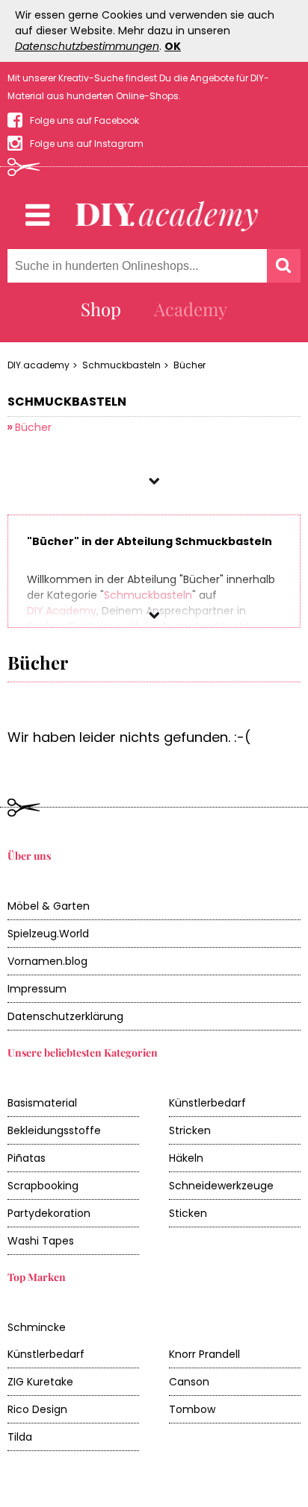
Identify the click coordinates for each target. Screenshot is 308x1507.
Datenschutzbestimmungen (87, 46)
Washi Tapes (40, 1240)
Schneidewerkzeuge (221, 1185)
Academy (190, 309)
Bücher (189, 365)
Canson (189, 1381)
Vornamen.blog (47, 961)
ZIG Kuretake (40, 1381)
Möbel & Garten (48, 906)
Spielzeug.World (48, 933)
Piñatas (26, 1158)
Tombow (192, 1409)
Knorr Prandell (204, 1354)
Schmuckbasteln (121, 365)
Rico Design (37, 1409)
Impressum (37, 988)
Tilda (19, 1436)
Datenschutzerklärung (65, 1016)
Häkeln (186, 1158)
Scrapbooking (42, 1185)
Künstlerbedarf (207, 1102)
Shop (101, 309)
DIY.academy (38, 365)
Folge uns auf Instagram (87, 143)
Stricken (190, 1130)
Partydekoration (48, 1213)
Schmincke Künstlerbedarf (45, 1341)
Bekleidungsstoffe (54, 1130)
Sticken (188, 1213)
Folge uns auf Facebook (84, 120)
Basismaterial (42, 1102)
